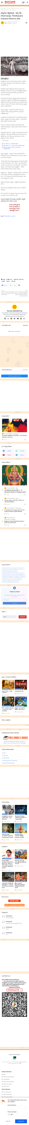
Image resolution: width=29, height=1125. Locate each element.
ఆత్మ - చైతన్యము (20, 574)
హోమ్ (2, 8)
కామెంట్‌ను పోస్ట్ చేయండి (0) (14, 376)
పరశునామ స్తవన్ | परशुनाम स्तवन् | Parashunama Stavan (7, 836)
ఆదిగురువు (5, 576)
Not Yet (8, 1121)
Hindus (4, 571)
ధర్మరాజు (8, 281)
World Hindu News (7, 1094)
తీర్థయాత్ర (10, 581)
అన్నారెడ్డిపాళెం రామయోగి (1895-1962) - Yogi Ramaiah (7, 817)
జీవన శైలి (4, 581)
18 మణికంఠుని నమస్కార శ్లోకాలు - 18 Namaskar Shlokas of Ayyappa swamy (15, 491)
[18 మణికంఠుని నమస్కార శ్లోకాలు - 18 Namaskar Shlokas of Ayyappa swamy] (14, 475)
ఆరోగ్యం (4, 579)
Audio (4, 753)
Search (22, 617)
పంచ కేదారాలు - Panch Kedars (10, 143)
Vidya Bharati (6, 1079)
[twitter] (14, 318)
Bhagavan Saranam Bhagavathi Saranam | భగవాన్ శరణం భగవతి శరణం (14, 521)
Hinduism (21, 568)
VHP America (6, 1086)
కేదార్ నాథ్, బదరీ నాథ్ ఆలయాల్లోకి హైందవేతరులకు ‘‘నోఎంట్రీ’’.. (20, 862)
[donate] (21, 318)
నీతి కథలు (6, 8)
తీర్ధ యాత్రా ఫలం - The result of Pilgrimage (13, 145)
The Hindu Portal (7, 1092)
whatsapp (22, 451)
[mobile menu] (2, 2)
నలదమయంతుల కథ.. (19, 691)
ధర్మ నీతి (3, 281)
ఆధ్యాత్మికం (11, 576)
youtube (9, 455)
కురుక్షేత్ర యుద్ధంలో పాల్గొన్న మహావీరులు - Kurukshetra (12, 148)
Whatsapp (15, 285)
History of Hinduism (7, 574)
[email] (24, 318)
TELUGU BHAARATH (14, 311)
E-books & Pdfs (6, 758)
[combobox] (11, 1114)
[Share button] (19, 285)
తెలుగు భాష (16, 581)
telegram (22, 455)
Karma (14, 574)
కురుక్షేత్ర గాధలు (9, 279)
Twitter (10, 285)
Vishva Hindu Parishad (8, 1082)
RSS (4, 1074)
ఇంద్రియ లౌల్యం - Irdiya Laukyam (7, 691)
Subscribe (21, 1121)
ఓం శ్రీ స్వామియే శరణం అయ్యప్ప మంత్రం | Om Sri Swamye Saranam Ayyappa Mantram (14, 510)
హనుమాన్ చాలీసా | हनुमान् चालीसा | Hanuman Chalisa (19, 836)
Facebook (5, 285)
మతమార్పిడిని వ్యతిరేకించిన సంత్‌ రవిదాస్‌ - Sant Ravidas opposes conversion (14, 436)
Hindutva (10, 571)
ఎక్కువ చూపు (25, 325)
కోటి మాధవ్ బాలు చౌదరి (9, 216)
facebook (9, 451)
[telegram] (11, 318)
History (15, 571)
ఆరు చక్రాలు (23, 576)
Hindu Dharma (6, 568)
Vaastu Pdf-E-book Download (8, 763)
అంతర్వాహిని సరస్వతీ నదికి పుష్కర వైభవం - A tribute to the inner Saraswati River (8, 885)
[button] (27, 2)
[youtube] (18, 318)
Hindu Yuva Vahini (7, 1084)
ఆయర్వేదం (17, 576)
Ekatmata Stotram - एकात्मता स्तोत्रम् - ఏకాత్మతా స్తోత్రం (20, 817)
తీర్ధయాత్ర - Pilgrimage (18, 279)
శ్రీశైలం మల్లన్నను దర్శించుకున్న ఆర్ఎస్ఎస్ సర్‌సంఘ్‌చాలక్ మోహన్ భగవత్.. (20, 885)
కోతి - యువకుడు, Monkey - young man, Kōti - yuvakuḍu (8, 709)
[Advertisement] (14, 41)
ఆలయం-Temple (11, 579)
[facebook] (5, 318)
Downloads (5, 755)
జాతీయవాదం (18, 579)
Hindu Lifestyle (14, 568)
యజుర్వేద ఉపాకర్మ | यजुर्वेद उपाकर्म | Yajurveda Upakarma (14, 501)
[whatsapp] (8, 318)
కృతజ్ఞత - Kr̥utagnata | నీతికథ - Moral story (20, 708)
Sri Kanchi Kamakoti (7, 1097)
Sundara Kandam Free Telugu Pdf (10, 760)
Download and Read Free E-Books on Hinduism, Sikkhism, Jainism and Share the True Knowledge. (14, 742)
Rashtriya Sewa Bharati (8, 1077)
